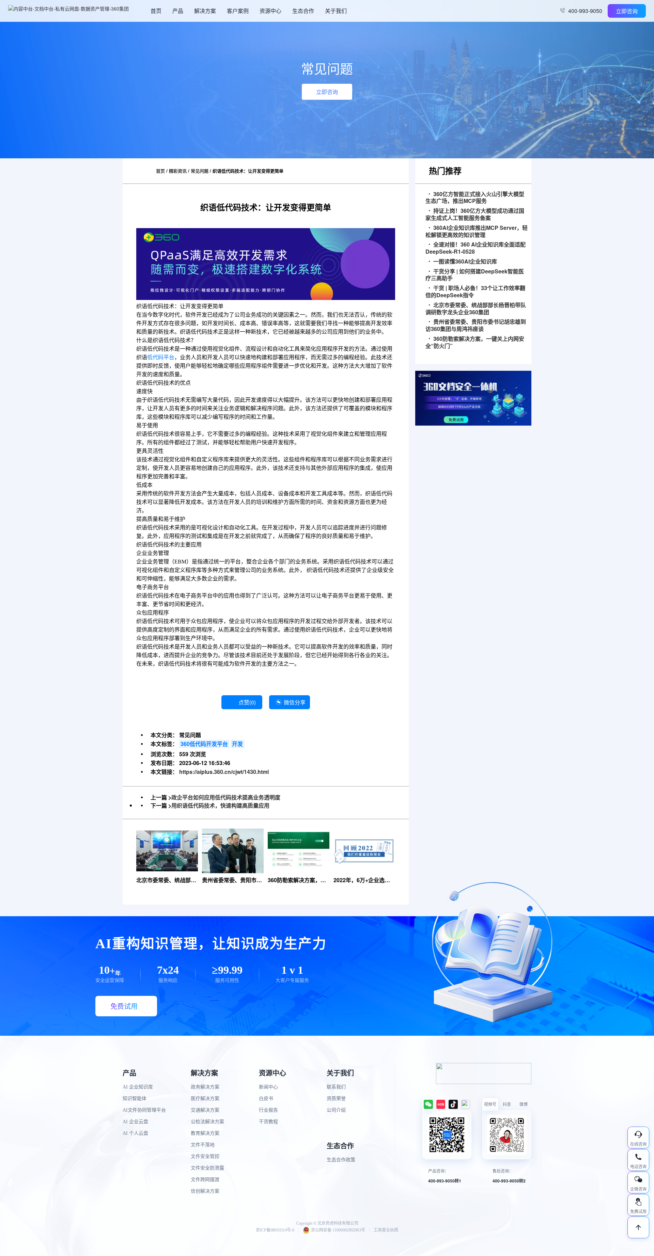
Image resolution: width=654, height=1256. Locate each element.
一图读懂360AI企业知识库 (465, 261)
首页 (156, 11)
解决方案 (205, 11)
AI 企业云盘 (135, 1121)
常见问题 (199, 171)
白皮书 (266, 1098)
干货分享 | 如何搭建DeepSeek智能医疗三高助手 (474, 275)
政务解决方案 (205, 1087)
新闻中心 (268, 1087)
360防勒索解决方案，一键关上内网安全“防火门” (474, 342)
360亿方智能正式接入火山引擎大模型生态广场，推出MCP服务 (474, 198)
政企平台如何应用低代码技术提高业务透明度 (225, 797)
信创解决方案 (205, 1191)
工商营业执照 (386, 1230)
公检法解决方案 (207, 1121)
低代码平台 (160, 357)
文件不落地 (203, 1144)
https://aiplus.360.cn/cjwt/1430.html (224, 772)
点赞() (247, 702)
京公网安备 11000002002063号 (338, 1230)
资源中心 (270, 11)
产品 (177, 11)
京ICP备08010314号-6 (275, 1230)
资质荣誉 (336, 1098)
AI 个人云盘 (135, 1133)
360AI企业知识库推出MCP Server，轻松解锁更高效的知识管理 (476, 231)
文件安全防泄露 (207, 1168)
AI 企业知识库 (138, 1087)
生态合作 (303, 11)
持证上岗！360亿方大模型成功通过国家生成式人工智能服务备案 (474, 214)
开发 (237, 744)
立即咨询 (627, 11)
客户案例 (238, 11)
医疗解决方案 (205, 1098)
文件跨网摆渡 (205, 1179)
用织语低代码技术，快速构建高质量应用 (220, 805)
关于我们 (336, 11)
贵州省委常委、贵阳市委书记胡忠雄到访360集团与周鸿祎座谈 (475, 325)
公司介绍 (336, 1110)
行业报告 (268, 1110)
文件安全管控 (205, 1156)
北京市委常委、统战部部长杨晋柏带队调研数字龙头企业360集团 (475, 309)
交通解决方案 (205, 1110)
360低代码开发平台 (204, 744)
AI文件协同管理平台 (144, 1110)
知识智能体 (134, 1098)
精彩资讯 (178, 171)
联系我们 (336, 1087)
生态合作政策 (341, 1159)
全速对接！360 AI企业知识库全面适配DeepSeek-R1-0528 (475, 248)
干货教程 (268, 1121)
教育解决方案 (205, 1133)
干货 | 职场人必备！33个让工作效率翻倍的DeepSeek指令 (475, 292)
